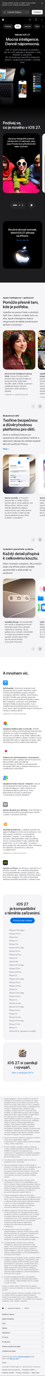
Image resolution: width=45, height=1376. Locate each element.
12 (15, 850)
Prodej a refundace (22, 1373)
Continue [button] (37, 12)
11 (28, 843)
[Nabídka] (42, 20)
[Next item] (43, 26)
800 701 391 (14, 1358)
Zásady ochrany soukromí (11, 1370)
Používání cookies (28, 1370)
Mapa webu (35, 1373)
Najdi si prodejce (24, 1356)
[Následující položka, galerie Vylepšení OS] (40, 649)
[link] (17, 26)
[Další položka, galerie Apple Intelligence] (40, 406)
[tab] (19, 205)
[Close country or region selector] (42, 3)
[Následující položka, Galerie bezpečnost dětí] (40, 539)
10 (22, 841)
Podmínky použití (8, 1373)
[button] (16, 12)
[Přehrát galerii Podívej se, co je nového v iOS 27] (31, 205)
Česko (4, 1363)
